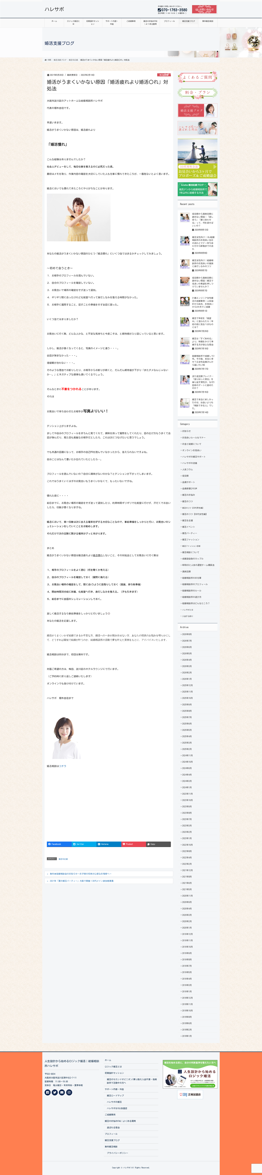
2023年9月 (187, 807)
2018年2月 (187, 1030)
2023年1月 (187, 838)
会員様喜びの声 (189, 489)
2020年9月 (187, 902)
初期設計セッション (114, 1073)
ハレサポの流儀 (189, 463)
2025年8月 (187, 711)
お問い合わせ (206, 9)
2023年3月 (187, 826)
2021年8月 (187, 877)
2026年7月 (187, 641)
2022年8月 (187, 851)
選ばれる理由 (113, 1128)
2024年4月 (187, 775)
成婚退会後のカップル (192, 559)
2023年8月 (187, 813)
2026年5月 (187, 653)
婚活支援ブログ (112, 1140)
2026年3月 (187, 666)
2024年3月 (187, 781)
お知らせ (186, 431)
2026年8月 (187, 634)
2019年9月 (187, 953)
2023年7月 (187, 819)
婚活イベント (188, 527)
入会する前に (187, 616)
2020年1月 (187, 928)
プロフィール (111, 1134)
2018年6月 (187, 1023)
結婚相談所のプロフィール (195, 584)
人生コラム (187, 469)
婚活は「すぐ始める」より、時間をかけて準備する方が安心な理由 (202, 342)
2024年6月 (187, 768)
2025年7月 (187, 717)
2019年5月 (187, 972)
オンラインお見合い (191, 450)
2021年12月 (187, 870)
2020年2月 (187, 921)
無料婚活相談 (111, 1147)
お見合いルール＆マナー (194, 438)
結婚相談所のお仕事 (191, 578)
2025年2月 (187, 749)
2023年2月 (187, 832)
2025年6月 (187, 724)
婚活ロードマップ (115, 1096)
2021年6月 (187, 883)
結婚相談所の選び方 (191, 597)
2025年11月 (187, 692)
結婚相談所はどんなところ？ (196, 603)
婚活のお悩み (188, 495)
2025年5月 (187, 730)
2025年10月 (187, 698)
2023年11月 (187, 794)
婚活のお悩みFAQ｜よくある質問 (120, 1121)
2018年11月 (187, 1004)
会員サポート (188, 482)
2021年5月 (187, 889)
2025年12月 (187, 685)
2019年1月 (187, 991)
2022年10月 (187, 845)
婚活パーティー (189, 533)
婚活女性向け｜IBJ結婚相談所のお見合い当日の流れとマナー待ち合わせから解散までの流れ (203, 243)
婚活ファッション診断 (191, 546)
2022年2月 (187, 864)
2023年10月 (187, 800)
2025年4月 (187, 736)
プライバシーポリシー (117, 1153)
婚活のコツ (187, 501)
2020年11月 (187, 896)
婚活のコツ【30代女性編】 (195, 514)
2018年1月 (187, 1036)
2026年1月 (187, 679)
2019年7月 (187, 966)
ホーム (108, 1060)
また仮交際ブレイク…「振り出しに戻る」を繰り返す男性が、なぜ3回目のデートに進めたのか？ (203, 382)
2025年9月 (187, 705)
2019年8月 (187, 960)
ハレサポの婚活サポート (194, 457)
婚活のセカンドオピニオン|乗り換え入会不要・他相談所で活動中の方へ (132, 1081)
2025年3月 (187, 743)
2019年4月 (187, 979)
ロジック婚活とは (113, 1067)
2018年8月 (187, 1017)
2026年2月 (187, 673)
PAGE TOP (253, 1137)
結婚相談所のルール (191, 591)
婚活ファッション (190, 540)
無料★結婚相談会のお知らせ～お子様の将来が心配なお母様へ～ (80, 874)
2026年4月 (187, 660)
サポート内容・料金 (114, 1089)
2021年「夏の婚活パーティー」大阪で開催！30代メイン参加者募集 (82, 881)
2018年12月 (187, 998)
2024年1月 (187, 787)
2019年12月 (187, 934)
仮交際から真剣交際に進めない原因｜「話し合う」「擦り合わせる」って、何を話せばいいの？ (202, 220)
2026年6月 (187, 647)
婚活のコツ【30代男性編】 (193, 508)
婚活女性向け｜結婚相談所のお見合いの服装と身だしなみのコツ (202, 263)
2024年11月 (187, 755)
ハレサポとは (187, 610)
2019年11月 (187, 940)
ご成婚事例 (110, 1115)
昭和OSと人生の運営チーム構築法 (198, 565)
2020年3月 (187, 915)
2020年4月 (187, 909)
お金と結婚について (191, 444)
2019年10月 (187, 947)
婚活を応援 (164, 75)
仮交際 (185, 476)
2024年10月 (187, 762)
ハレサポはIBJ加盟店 (117, 1108)
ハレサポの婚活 (114, 1102)
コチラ (62, 766)
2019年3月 (187, 985)
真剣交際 (186, 572)
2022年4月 (187, 858)
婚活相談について (190, 552)
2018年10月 (187, 1011)
